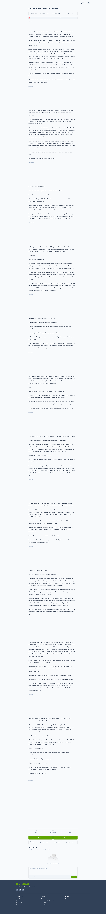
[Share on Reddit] (23, 890)
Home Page (18, 898)
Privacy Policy (44, 902)
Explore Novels (19, 900)
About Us (43, 898)
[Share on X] (20, 890)
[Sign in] (89, 3)
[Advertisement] (51, 26)
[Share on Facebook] (17, 890)
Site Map (18, 904)
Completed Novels (20, 902)
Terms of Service (44, 904)
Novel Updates (70, 898)
